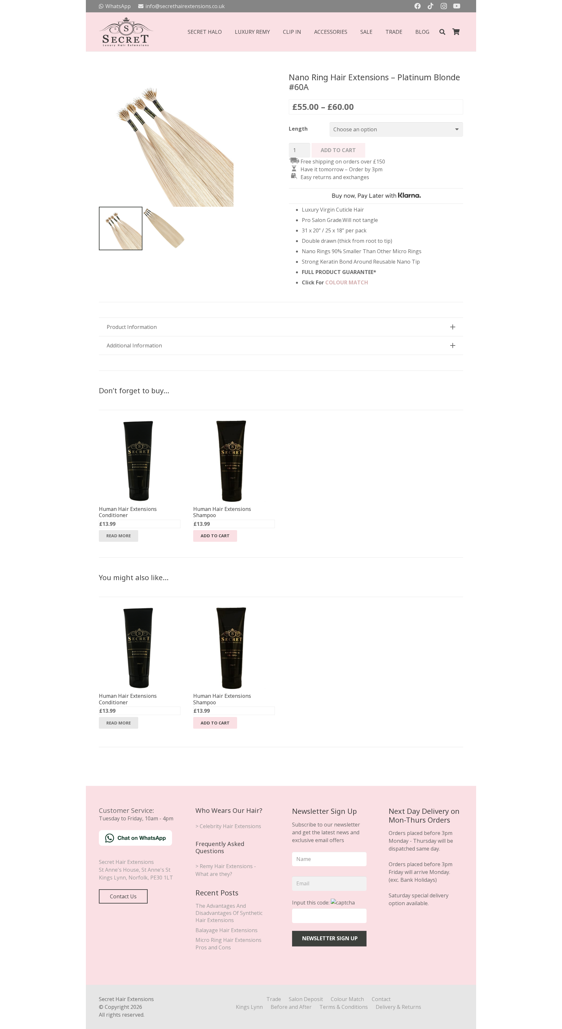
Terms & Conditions (343, 1006)
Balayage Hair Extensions (226, 930)
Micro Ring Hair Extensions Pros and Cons (228, 943)
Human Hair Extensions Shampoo (222, 512)
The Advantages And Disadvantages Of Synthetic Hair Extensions (228, 913)
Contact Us (123, 896)
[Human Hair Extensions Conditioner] (140, 424)
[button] (442, 32)
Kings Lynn (249, 1006)
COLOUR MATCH (346, 282)
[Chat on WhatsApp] (135, 843)
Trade (273, 999)
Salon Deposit (306, 999)
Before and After (291, 1006)
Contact (381, 999)
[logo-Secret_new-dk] (126, 31)
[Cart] (456, 31)
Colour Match (347, 999)
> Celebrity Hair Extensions (228, 826)
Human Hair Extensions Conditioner (128, 512)
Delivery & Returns (398, 1006)
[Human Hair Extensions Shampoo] (234, 424)
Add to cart (338, 150)
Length (298, 128)
